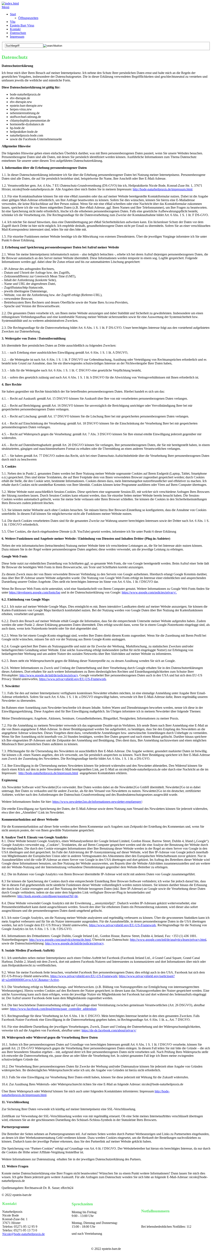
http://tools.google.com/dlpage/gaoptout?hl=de (47, 896)
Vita (12, 21)
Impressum (17, 36)
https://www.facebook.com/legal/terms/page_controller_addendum (53, 1009)
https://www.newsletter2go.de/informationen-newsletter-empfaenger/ (97, 801)
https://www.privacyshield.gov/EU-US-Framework (72, 679)
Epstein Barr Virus (22, 25)
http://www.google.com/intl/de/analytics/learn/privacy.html (168, 939)
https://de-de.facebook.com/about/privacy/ (109, 1030)
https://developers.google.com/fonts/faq (34, 592)
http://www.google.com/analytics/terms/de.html (60, 939)
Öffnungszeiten (28, 18)
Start (13, 14)
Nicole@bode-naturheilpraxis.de (23, 1234)
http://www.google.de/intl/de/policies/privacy (48, 675)
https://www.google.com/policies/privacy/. (149, 592)
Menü (5, 7)
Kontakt (15, 29)
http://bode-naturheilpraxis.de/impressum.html (162, 189)
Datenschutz (18, 33)
